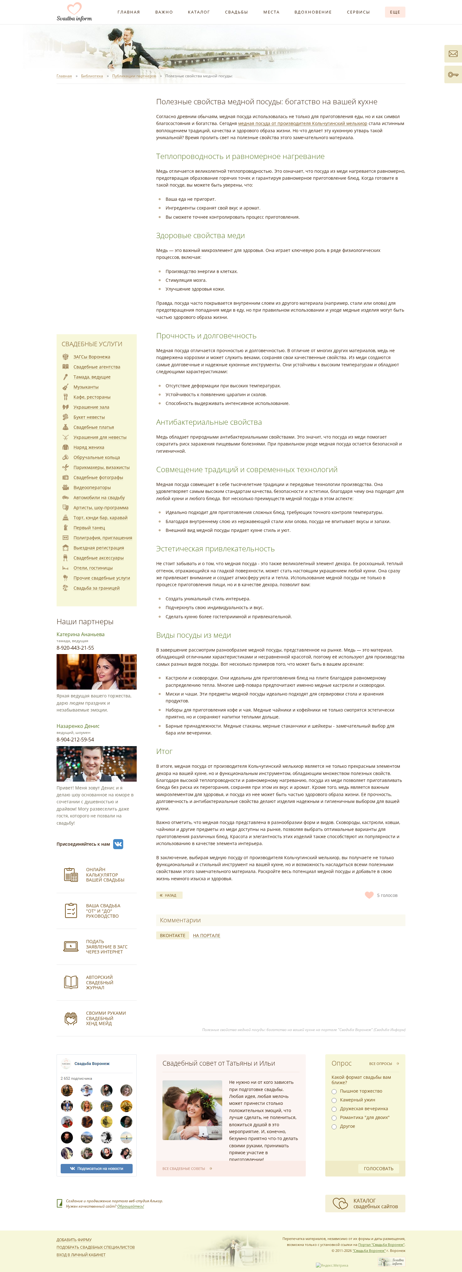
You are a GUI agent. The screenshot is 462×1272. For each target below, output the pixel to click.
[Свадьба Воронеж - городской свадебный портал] (391, 1265)
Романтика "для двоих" (365, 1117)
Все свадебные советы (183, 1168)
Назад (170, 895)
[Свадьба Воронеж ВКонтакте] (118, 844)
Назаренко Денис (78, 726)
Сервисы (358, 12)
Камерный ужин (357, 1100)
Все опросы (380, 1063)
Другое (347, 1126)
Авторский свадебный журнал (99, 982)
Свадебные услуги (92, 344)
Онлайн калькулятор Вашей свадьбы (105, 874)
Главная (129, 12)
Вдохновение (313, 12)
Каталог (199, 12)
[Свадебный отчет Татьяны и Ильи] (192, 1110)
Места (271, 12)
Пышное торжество (361, 1091)
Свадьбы (236, 12)
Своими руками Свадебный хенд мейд (106, 1018)
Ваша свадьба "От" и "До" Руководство (103, 911)
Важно (164, 12)
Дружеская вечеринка (364, 1108)
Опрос (342, 1063)
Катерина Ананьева (81, 634)
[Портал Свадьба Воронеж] (74, 12)
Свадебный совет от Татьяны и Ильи (218, 1063)
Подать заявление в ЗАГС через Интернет (107, 946)
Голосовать (378, 1168)
